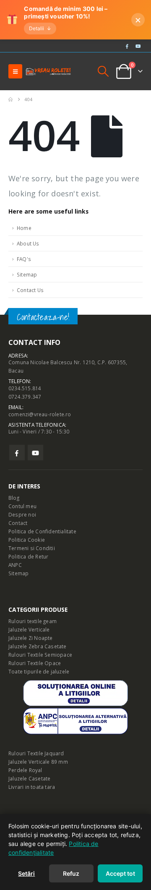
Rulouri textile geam (32, 621)
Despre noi (22, 514)
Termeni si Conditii (31, 548)
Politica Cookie (26, 539)
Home (24, 227)
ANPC (15, 564)
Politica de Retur (28, 556)
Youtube (35, 452)
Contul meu (22, 506)
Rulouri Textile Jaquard (36, 753)
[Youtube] (138, 45)
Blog (13, 497)
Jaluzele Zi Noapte (30, 637)
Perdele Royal (25, 770)
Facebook (17, 452)
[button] (15, 71)
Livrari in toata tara (31, 786)
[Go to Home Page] (10, 99)
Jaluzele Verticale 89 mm (38, 761)
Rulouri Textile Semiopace (40, 654)
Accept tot (120, 873)
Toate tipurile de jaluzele (38, 671)
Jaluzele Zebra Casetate (37, 646)
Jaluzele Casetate (29, 778)
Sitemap (27, 274)
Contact (17, 522)
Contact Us (30, 290)
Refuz (71, 873)
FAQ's (24, 259)
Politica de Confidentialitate (42, 531)
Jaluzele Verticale (29, 629)
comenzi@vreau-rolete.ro (39, 414)
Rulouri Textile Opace (34, 663)
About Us (28, 243)
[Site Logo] (48, 72)
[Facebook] (127, 45)
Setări (26, 873)
